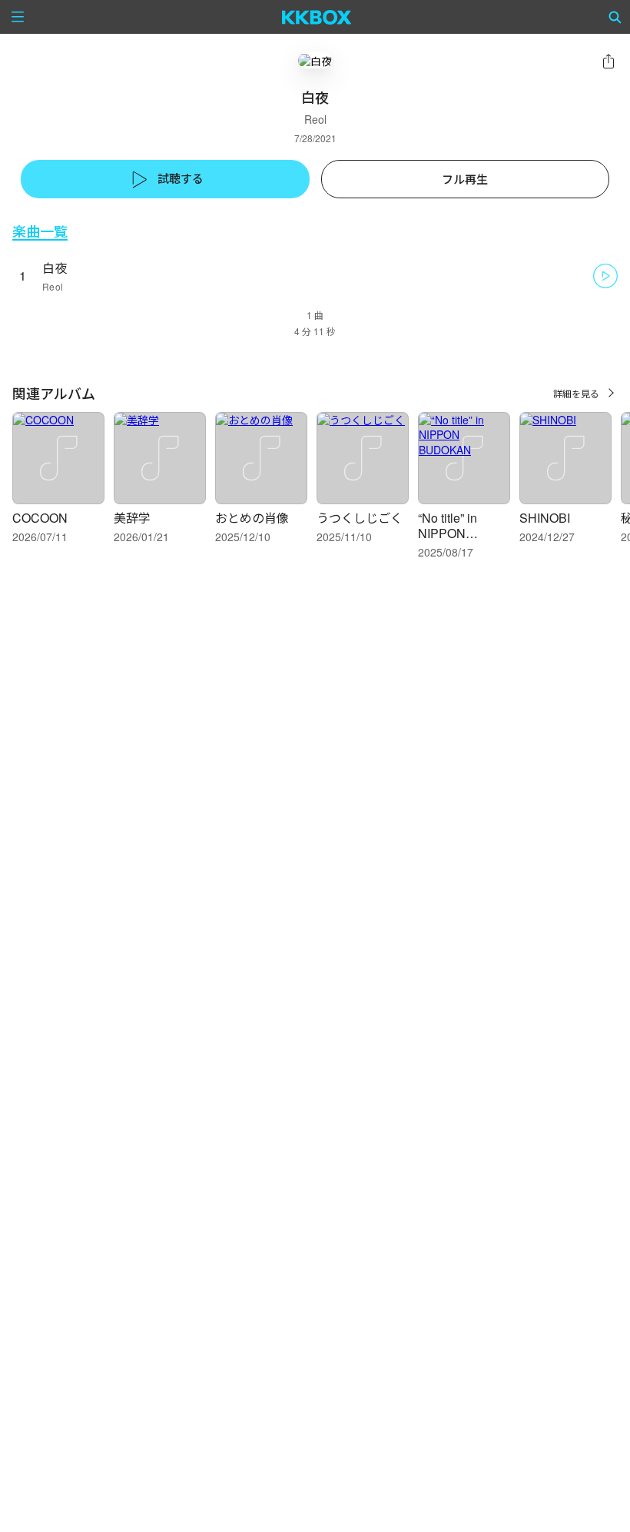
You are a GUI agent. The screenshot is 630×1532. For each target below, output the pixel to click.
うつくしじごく (360, 518)
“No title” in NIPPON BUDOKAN (449, 533)
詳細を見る (576, 393)
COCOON (40, 518)
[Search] (615, 17)
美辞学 (132, 518)
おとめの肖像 (252, 518)
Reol (315, 119)
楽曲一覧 (40, 231)
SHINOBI (544, 518)
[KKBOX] (317, 17)
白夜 (55, 268)
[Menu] (17, 17)
